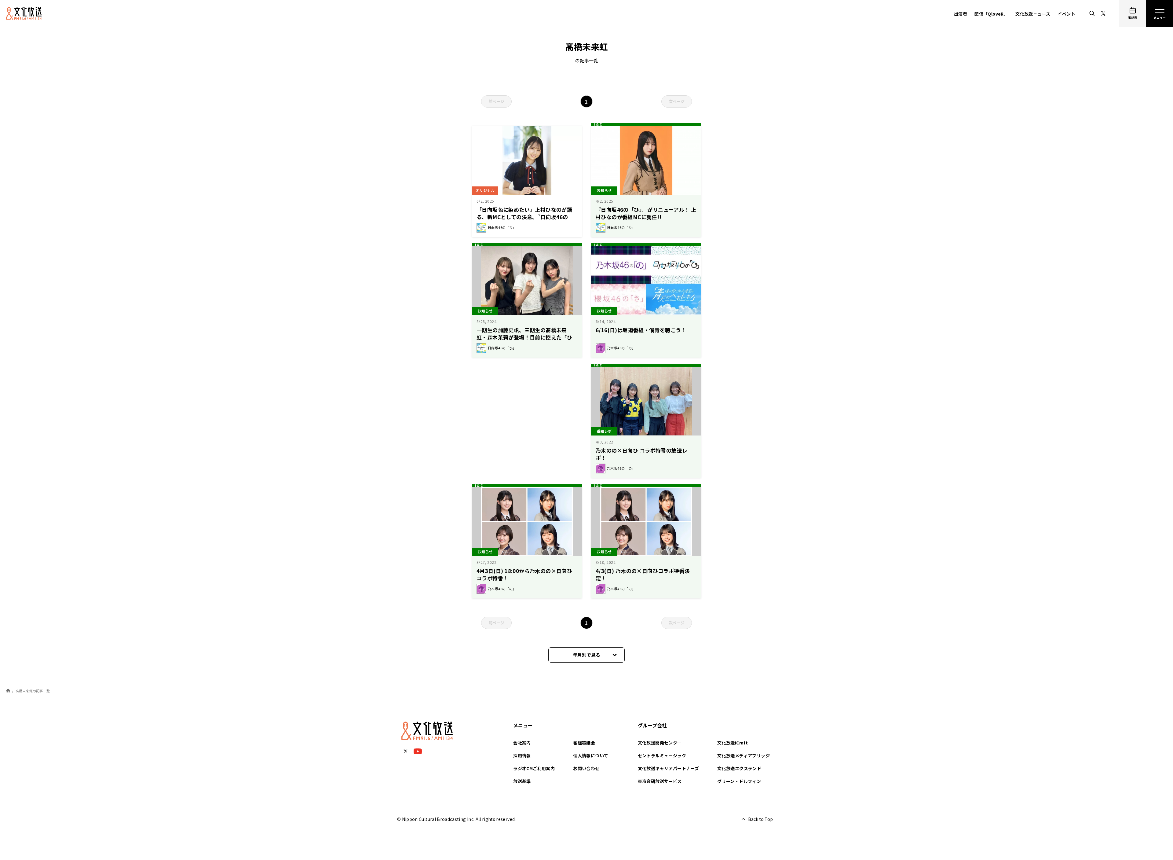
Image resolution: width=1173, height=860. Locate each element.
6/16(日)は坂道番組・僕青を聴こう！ (641, 330)
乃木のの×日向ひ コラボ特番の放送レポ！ (641, 454)
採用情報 (522, 755)
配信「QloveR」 (991, 14)
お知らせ (604, 190)
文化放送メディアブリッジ (743, 755)
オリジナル (485, 190)
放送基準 (522, 781)
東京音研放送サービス (660, 781)
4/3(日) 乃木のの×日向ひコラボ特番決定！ (643, 574)
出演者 (960, 14)
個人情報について (590, 755)
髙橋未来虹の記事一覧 (33, 690)
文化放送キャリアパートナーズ (668, 768)
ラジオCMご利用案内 (534, 768)
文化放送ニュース (1032, 14)
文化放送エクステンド (739, 768)
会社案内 (522, 743)
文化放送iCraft (732, 743)
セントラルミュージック (662, 755)
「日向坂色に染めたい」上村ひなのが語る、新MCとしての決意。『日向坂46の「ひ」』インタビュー (524, 217)
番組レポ (604, 431)
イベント (1066, 14)
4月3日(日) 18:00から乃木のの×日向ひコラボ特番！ (524, 574)
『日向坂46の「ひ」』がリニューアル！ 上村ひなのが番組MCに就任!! (646, 213)
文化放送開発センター (660, 743)
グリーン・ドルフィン (739, 781)
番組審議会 (584, 743)
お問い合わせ (586, 768)
